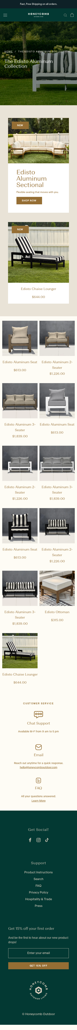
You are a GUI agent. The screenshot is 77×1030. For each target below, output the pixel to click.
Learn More (39, 801)
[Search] (65, 15)
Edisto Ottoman (57, 612)
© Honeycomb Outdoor (38, 1014)
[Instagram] (38, 840)
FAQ (38, 885)
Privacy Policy (38, 892)
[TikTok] (47, 840)
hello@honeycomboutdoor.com (38, 767)
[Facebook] (30, 840)
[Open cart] (72, 15)
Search (38, 879)
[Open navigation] (5, 14)
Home (8, 51)
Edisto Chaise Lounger (38, 289)
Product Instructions (38, 872)
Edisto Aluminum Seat (20, 362)
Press (38, 905)
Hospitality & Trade (38, 899)
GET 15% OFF (38, 966)
